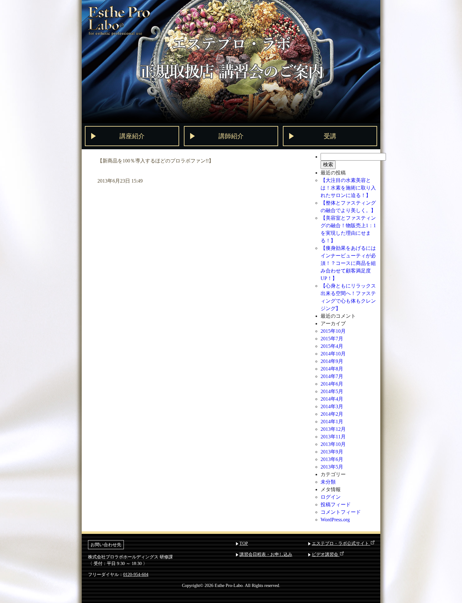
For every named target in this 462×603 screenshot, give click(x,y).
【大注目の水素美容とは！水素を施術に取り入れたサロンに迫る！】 (348, 188)
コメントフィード (341, 512)
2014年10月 (333, 353)
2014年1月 (332, 421)
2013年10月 (333, 444)
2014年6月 (332, 383)
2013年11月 (333, 436)
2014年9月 (332, 361)
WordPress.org (335, 519)
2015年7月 (332, 338)
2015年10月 (333, 331)
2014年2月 (332, 414)
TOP (243, 543)
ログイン (331, 497)
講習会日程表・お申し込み (265, 554)
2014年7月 (332, 376)
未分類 (328, 482)
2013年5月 (332, 466)
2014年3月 (332, 406)
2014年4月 (332, 399)
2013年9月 (332, 451)
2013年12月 (333, 429)
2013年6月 (332, 459)
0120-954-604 (135, 574)
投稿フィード (336, 504)
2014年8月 (332, 368)
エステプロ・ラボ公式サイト (341, 543)
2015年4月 (332, 346)
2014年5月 (332, 391)
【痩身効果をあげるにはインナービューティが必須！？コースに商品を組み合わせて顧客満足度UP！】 (348, 263)
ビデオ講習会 (325, 554)
